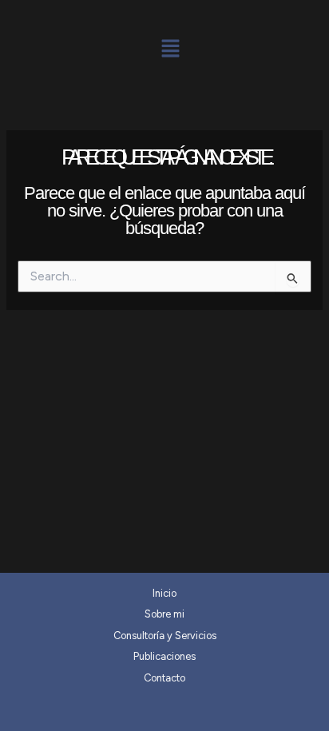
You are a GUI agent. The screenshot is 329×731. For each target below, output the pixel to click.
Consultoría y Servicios (164, 636)
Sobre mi (164, 614)
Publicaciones (164, 656)
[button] (170, 49)
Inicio (164, 593)
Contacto (164, 678)
